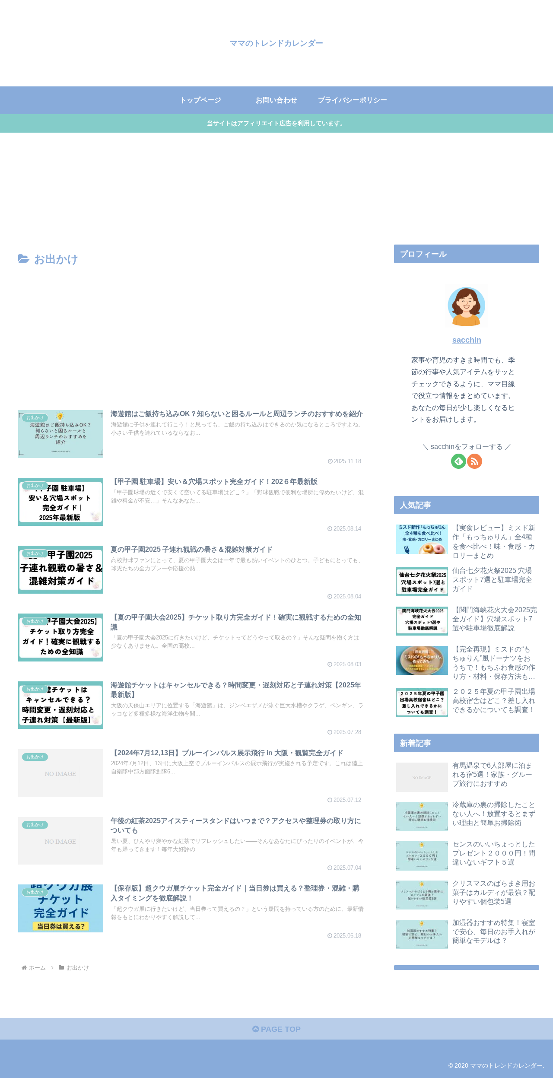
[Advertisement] (191, 333)
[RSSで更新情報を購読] (474, 461)
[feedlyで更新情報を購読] (458, 461)
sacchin (466, 340)
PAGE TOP (280, 1029)
